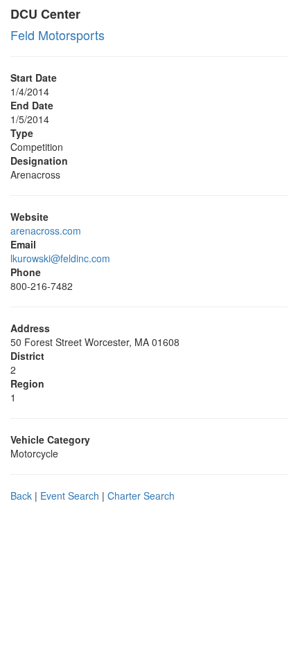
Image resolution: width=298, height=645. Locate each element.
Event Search (69, 495)
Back (21, 495)
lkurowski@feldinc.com (60, 258)
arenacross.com (45, 230)
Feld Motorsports (57, 35)
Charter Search (141, 495)
